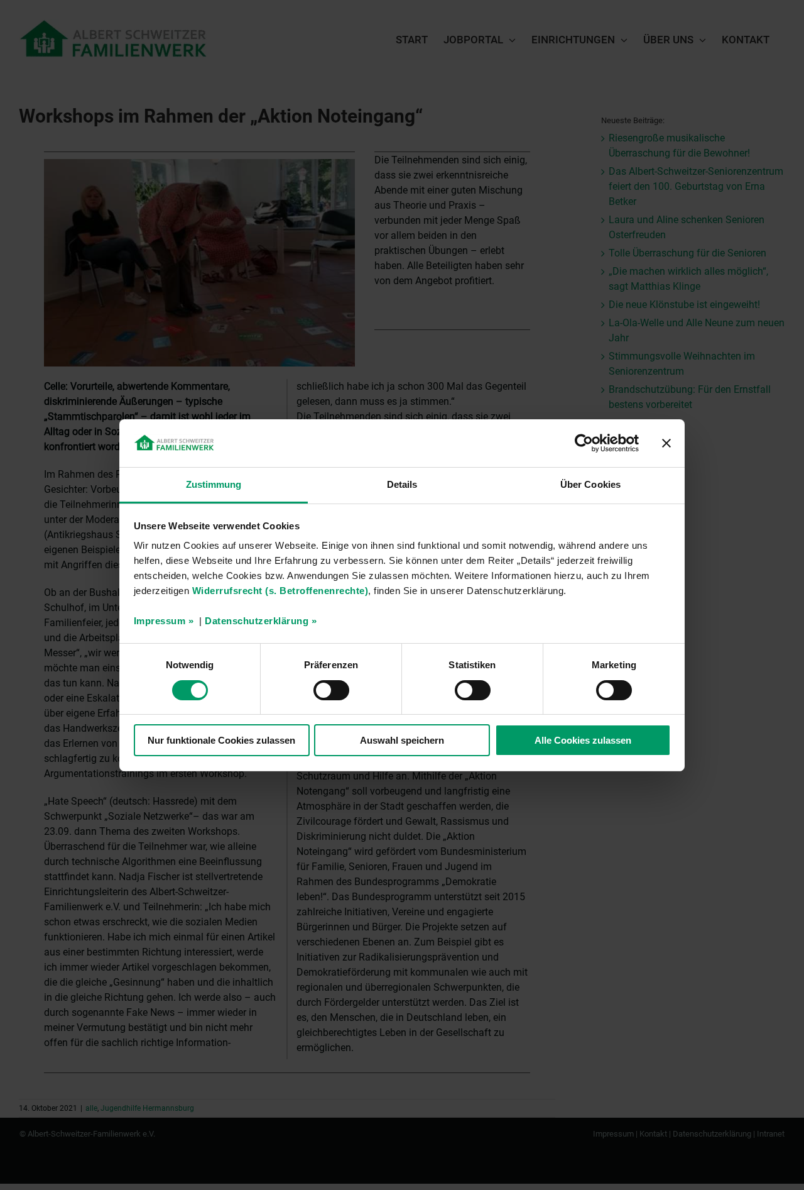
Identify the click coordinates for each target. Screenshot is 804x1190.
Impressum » (164, 620)
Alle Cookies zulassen (583, 740)
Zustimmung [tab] (214, 484)
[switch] (331, 690)
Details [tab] (402, 484)
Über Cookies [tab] (590, 484)
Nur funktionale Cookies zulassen (221, 740)
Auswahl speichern (402, 740)
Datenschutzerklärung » (261, 620)
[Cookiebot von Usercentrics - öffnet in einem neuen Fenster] (584, 443)
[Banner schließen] (666, 443)
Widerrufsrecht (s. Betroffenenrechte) (280, 590)
